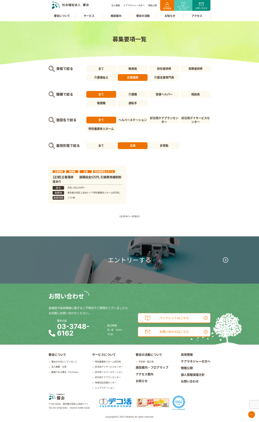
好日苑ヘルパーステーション (109, 372)
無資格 (132, 68)
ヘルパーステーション (133, 120)
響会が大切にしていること (64, 361)
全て (101, 68)
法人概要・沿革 (59, 366)
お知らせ (142, 381)
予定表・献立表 (146, 361)
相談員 (195, 94)
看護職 (101, 103)
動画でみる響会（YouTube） (65, 372)
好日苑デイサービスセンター (195, 120)
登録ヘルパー (164, 94)
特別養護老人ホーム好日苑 (108, 361)
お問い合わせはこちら (174, 331)
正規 (132, 145)
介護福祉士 (101, 77)
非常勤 (164, 145)
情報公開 (187, 368)
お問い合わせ (201, 8)
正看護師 (132, 77)
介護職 (132, 94)
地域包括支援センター (106, 382)
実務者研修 (195, 68)
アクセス (197, 16)
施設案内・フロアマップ (152, 367)
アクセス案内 (144, 374)
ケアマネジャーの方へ (195, 361)
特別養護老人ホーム (101, 128)
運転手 (132, 103)
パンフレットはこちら (183, 8)
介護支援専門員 (164, 77)
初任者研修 (164, 68)
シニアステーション (104, 387)
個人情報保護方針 (193, 375)
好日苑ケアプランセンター (164, 120)
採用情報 (167, 8)
